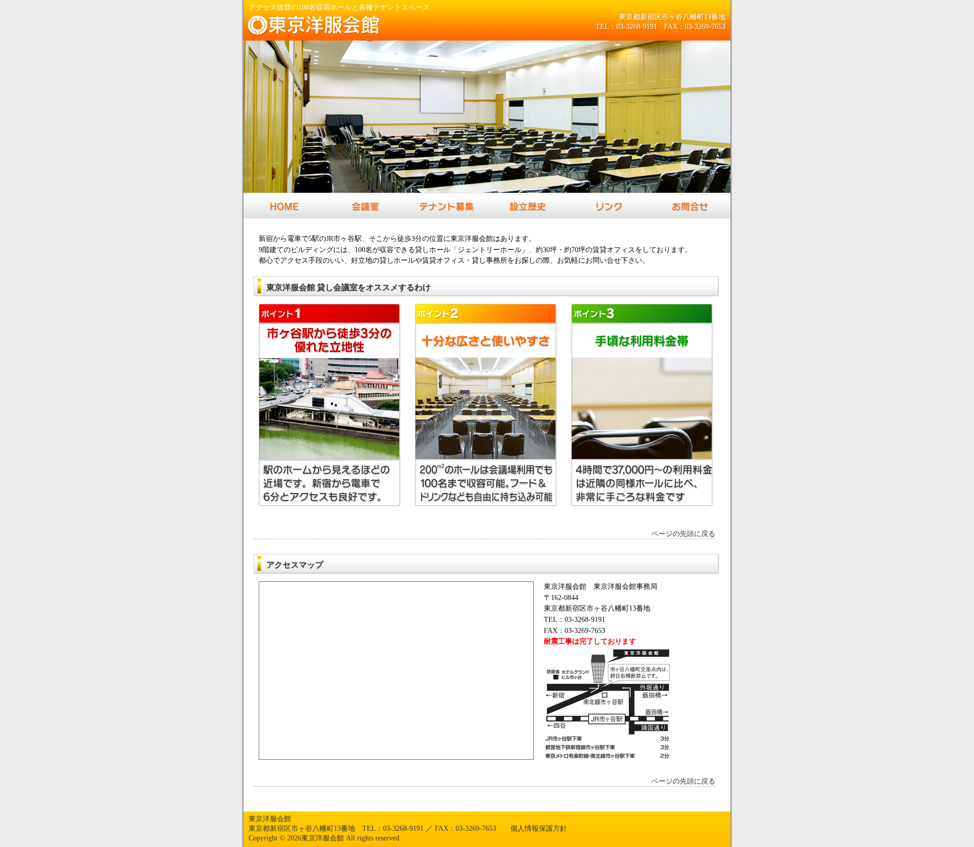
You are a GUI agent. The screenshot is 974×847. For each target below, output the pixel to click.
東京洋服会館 (270, 819)
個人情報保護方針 (538, 828)
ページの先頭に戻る (683, 534)
